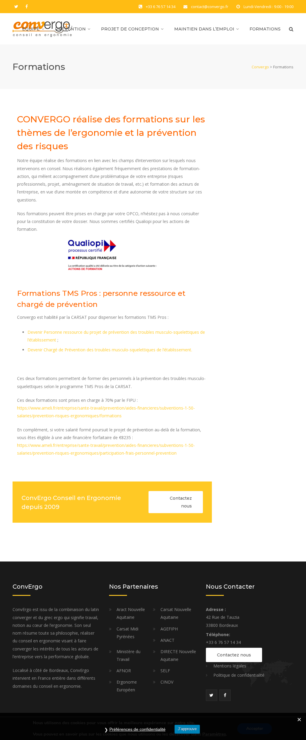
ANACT (167, 640)
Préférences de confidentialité (137, 729)
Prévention (70, 29)
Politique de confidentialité (238, 675)
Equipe (31, 29)
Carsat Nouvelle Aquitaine (175, 613)
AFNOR (124, 670)
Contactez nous (181, 502)
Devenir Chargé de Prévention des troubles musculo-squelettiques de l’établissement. (109, 350)
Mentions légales (229, 666)
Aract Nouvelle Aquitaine (131, 613)
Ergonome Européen (127, 686)
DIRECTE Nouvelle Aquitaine (178, 655)
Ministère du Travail (128, 655)
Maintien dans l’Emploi (204, 29)
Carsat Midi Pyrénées (127, 632)
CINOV (166, 682)
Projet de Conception (130, 29)
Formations (265, 29)
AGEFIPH (169, 629)
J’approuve (187, 729)
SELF (165, 670)
